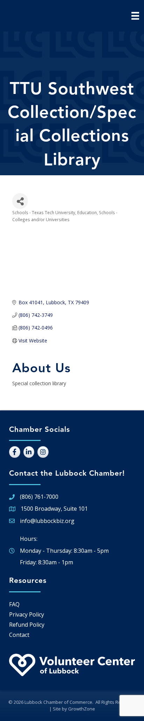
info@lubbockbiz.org (47, 521)
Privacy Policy (26, 614)
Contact (19, 635)
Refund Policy (26, 624)
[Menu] (135, 16)
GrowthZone (81, 709)
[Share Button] (20, 201)
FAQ (14, 604)
